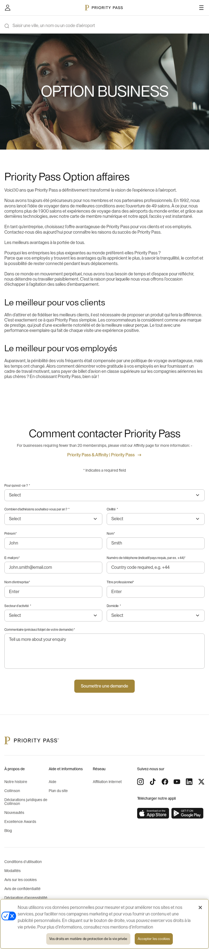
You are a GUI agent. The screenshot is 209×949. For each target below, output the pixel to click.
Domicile (114, 606)
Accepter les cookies (154, 939)
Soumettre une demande (104, 686)
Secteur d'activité (17, 606)
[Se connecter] (7, 7)
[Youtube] (177, 781)
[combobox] (155, 615)
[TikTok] (152, 781)
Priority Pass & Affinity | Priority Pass (101, 455)
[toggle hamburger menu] (201, 7)
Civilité (112, 509)
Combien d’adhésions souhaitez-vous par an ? (36, 509)
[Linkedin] (189, 781)
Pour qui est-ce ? (17, 485)
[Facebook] (165, 781)
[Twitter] (201, 781)
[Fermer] (200, 908)
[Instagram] (140, 781)
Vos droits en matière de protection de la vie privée (88, 939)
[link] (153, 813)
